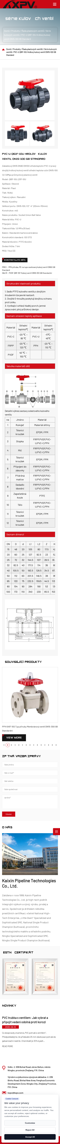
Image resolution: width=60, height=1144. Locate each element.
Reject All (30, 1130)
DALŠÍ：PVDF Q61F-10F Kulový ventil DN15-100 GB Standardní (27, 273)
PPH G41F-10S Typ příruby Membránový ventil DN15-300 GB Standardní (30, 728)
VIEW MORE (14, 737)
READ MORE (30, 1046)
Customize (30, 1123)
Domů (7, 30)
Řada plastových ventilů (33, 30)
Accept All (30, 1137)
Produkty (15, 30)
